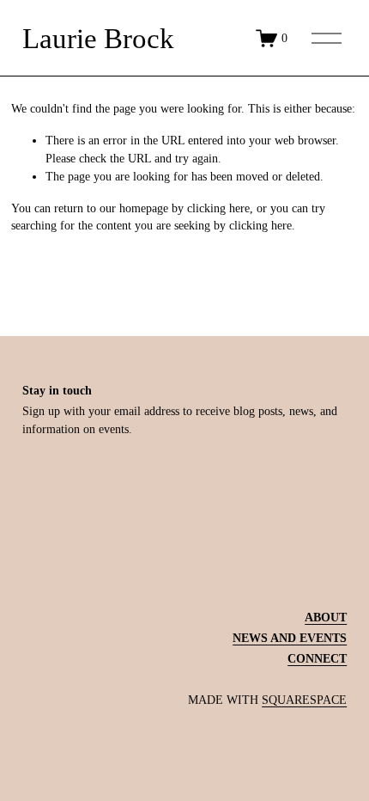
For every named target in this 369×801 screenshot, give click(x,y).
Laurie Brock (98, 38)
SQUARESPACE (304, 700)
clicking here (218, 208)
